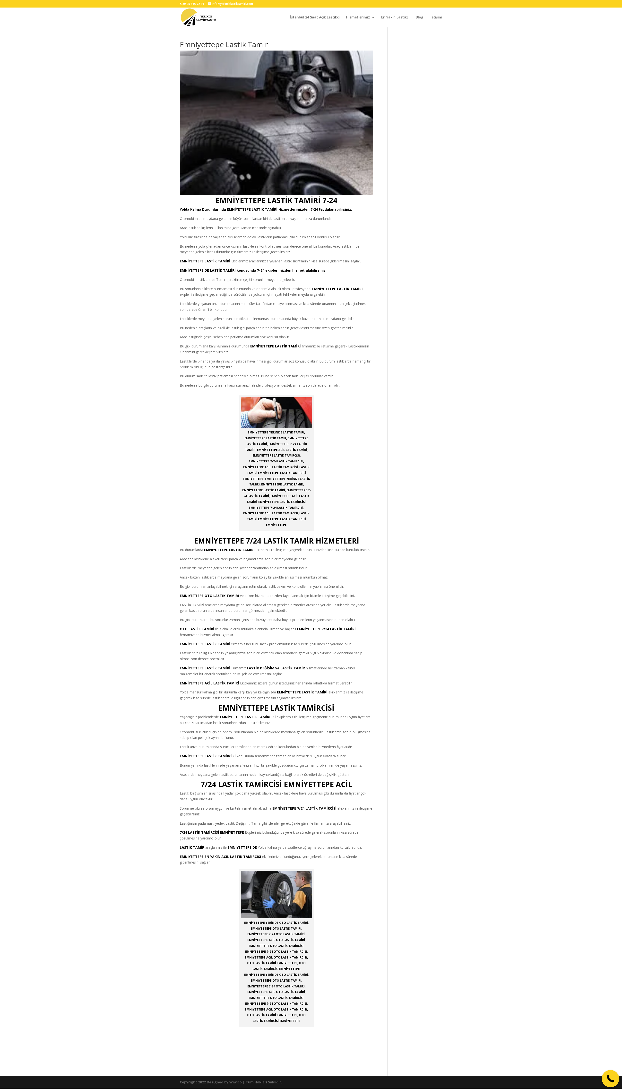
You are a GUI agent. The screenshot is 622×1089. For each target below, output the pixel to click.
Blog (419, 17)
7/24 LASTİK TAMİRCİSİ (317, 808)
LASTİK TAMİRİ (264, 209)
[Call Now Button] (610, 1079)
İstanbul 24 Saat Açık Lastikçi (315, 17)
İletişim (436, 17)
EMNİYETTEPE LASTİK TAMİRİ (229, 549)
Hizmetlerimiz (358, 17)
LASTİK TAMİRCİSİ (260, 717)
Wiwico (235, 1082)
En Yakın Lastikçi (395, 17)
